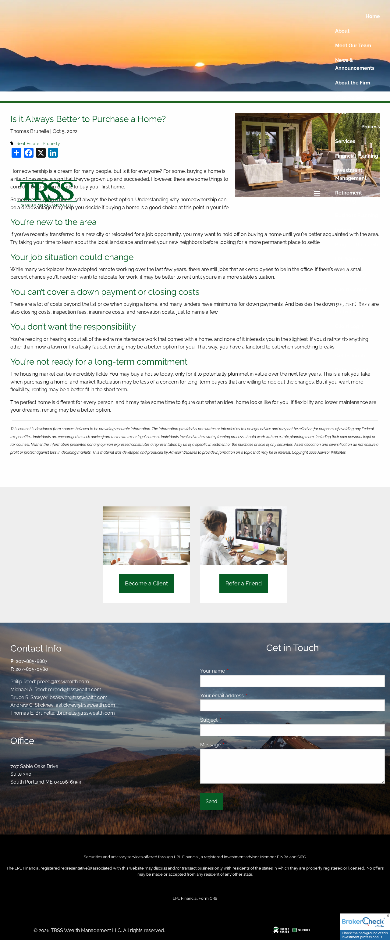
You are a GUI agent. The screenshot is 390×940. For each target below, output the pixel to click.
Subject (232, 720)
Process (370, 127)
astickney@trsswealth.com (85, 705)
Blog (340, 245)
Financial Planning (356, 156)
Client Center (351, 289)
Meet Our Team (353, 45)
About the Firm (352, 83)
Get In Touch (350, 356)
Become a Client (146, 583)
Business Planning (356, 215)
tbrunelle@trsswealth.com (85, 713)
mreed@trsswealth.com (74, 689)
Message (234, 745)
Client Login (349, 326)
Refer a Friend (351, 370)
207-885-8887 (32, 661)
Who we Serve (352, 97)
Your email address (245, 696)
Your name (236, 671)
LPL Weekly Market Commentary (350, 267)
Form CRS (208, 898)
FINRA (283, 857)
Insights (344, 230)
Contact (344, 341)
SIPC (301, 857)
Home (373, 16)
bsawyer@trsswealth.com (79, 697)
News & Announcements (354, 64)
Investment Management (351, 174)
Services (345, 141)
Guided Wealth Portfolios (352, 308)
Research (367, 245)
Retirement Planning (348, 197)
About (342, 31)
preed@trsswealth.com (63, 681)
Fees (340, 112)
